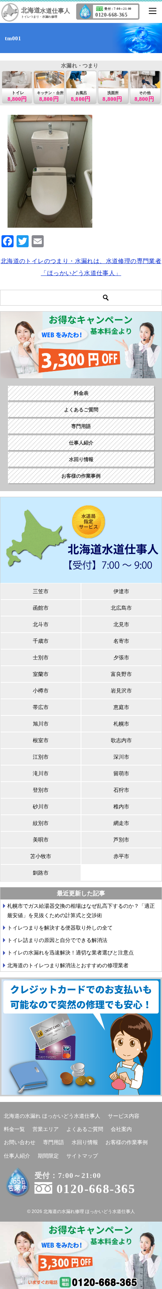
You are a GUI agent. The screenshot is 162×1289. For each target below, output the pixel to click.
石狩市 (121, 790)
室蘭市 (41, 674)
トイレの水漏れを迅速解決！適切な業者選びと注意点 (70, 953)
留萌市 (121, 773)
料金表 (81, 393)
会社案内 (121, 1129)
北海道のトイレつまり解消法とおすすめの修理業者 (67, 965)
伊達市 (121, 591)
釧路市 (41, 873)
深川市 (121, 757)
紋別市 (41, 823)
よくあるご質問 (81, 409)
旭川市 (41, 724)
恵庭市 (121, 707)
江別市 (41, 757)
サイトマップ (82, 1156)
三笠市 (41, 591)
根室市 (41, 740)
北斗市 (41, 624)
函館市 (41, 608)
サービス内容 (123, 1116)
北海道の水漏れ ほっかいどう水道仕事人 (52, 1116)
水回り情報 (81, 459)
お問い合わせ (19, 1142)
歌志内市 (121, 740)
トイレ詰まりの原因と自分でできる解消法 (57, 940)
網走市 (121, 823)
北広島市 (121, 608)
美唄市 (41, 840)
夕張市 (121, 657)
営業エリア (45, 1129)
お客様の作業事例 (81, 476)
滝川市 (41, 773)
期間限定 (48, 1156)
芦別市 (121, 840)
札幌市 (121, 724)
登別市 (41, 790)
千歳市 (41, 641)
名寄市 (121, 641)
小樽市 (41, 691)
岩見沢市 (121, 691)
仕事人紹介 (81, 443)
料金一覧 (14, 1129)
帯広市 (41, 707)
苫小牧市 (40, 856)
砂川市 (41, 807)
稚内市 (121, 807)
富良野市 (121, 674)
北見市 (121, 624)
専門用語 (81, 426)
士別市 (41, 657)
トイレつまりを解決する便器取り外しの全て (60, 928)
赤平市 (121, 856)
